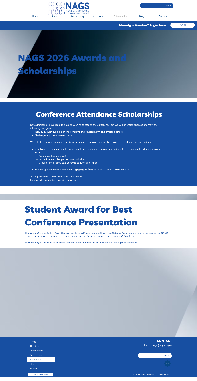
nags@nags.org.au (162, 345)
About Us (34, 346)
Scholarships (36, 359)
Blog (32, 364)
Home (33, 341)
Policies (33, 368)
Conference (36, 355)
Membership (36, 350)
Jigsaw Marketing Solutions (152, 374)
